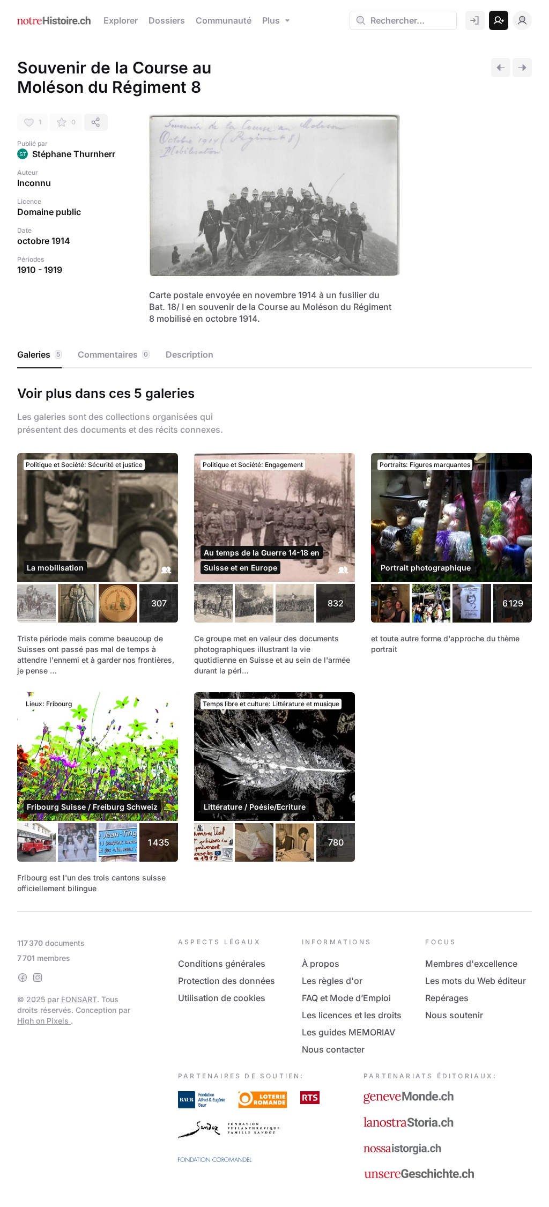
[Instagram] (37, 977)
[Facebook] (22, 977)
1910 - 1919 (39, 269)
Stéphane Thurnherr (73, 154)
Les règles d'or (332, 980)
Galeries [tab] (38, 354)
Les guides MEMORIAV (348, 1032)
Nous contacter (333, 1049)
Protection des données (226, 980)
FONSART (79, 999)
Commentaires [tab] (113, 354)
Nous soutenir (454, 1015)
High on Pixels (44, 1020)
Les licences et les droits (352, 1015)
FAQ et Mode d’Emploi (346, 998)
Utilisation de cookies (221, 998)
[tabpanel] (274, 637)
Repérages (447, 998)
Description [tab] (189, 354)
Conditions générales (221, 963)
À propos (320, 963)
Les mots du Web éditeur (475, 980)
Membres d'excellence (471, 963)
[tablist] (274, 355)
